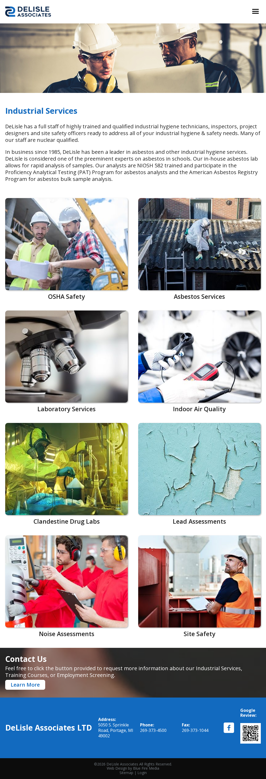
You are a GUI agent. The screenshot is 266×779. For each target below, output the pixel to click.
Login (142, 772)
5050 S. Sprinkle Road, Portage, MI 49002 (115, 730)
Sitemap (126, 772)
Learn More (25, 684)
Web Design (117, 768)
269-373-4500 (153, 730)
